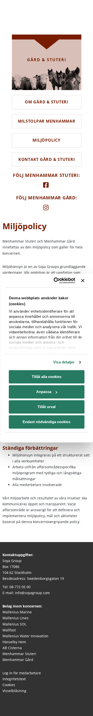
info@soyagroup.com (32, 592)
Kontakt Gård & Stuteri (46, 159)
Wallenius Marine (17, 612)
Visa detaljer (64, 362)
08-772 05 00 (20, 586)
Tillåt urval (46, 407)
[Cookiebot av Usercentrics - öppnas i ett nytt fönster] (56, 280)
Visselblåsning (14, 690)
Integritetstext (14, 679)
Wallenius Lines (15, 618)
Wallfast (9, 630)
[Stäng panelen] (82, 280)
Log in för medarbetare (21, 673)
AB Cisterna (12, 647)
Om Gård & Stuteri (46, 102)
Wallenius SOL (14, 624)
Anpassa (43, 392)
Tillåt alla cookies (47, 377)
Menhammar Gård (17, 659)
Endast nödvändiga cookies (46, 422)
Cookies (8, 684)
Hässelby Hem (14, 642)
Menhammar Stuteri (19, 653)
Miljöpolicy (46, 140)
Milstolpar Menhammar (46, 121)
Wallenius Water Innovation (25, 636)
